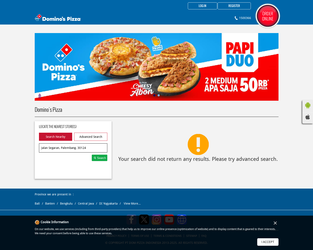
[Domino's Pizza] (58, 18)
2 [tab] (159, 95)
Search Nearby (55, 136)
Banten (50, 203)
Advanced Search (90, 136)
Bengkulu (66, 203)
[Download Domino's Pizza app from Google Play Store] (307, 109)
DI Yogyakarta (108, 203)
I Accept (267, 242)
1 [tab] (154, 95)
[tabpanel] (157, 67)
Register (234, 6)
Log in (202, 6)
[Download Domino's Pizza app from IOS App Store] (307, 118)
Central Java (86, 203)
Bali (37, 203)
